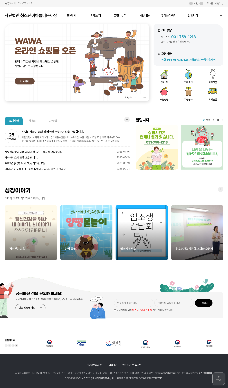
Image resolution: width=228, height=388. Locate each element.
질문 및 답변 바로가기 (29, 307)
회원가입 (219, 3)
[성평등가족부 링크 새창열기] (145, 341)
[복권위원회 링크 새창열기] (49, 341)
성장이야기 (18, 190)
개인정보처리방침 (95, 365)
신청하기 (203, 303)
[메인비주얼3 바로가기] (77, 62)
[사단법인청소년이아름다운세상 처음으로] (31, 15)
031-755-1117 (25, 3)
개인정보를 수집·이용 (142, 310)
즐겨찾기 (11, 3)
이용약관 (113, 365)
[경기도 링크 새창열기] (81, 341)
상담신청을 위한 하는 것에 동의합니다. (144, 310)
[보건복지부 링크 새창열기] (177, 341)
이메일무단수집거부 (131, 365)
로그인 (210, 3)
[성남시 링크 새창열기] (113, 341)
